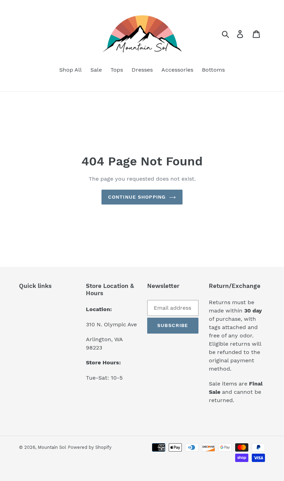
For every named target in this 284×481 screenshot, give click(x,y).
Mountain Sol (52, 447)
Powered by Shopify (90, 447)
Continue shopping (137, 197)
